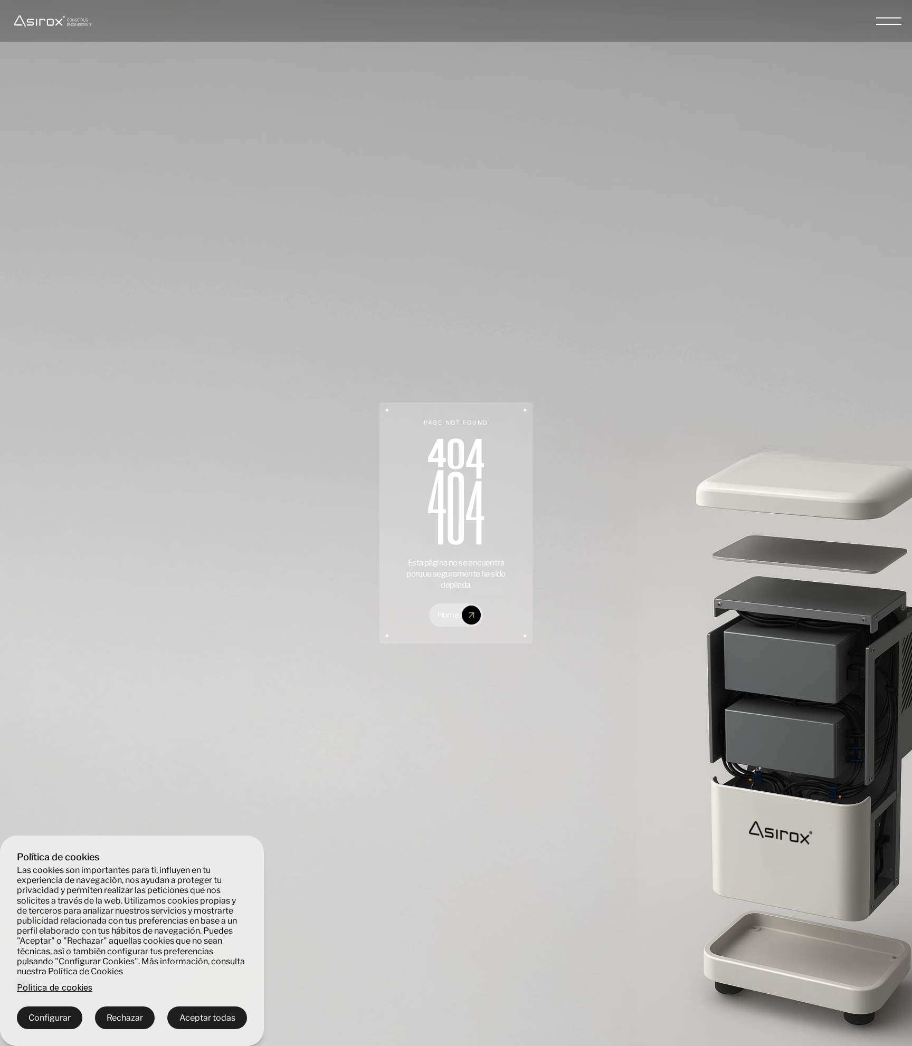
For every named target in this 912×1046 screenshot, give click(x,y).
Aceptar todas (207, 1018)
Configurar (49, 1018)
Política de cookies (54, 988)
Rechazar (125, 1018)
